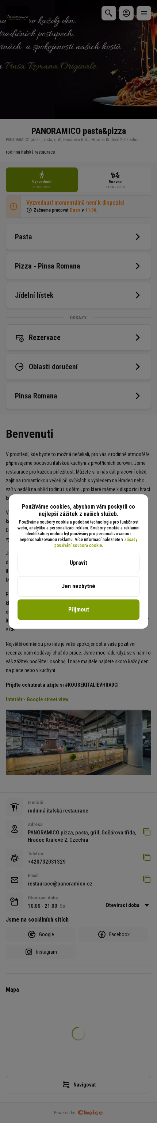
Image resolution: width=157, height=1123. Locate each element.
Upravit (78, 562)
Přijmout (78, 609)
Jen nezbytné (78, 586)
